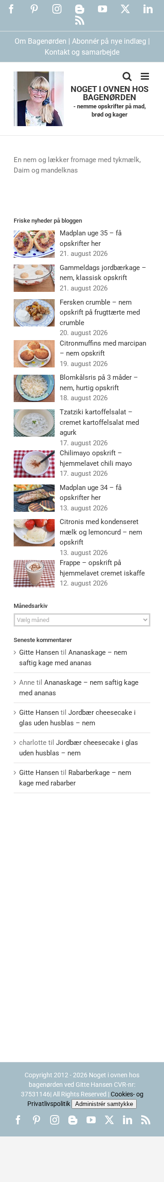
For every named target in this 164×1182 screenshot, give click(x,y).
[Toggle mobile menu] (145, 76)
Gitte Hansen (39, 652)
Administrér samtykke (104, 1103)
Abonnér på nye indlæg (109, 41)
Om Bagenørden (41, 41)
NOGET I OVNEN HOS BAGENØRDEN (110, 93)
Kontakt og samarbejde (82, 52)
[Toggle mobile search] (127, 76)
